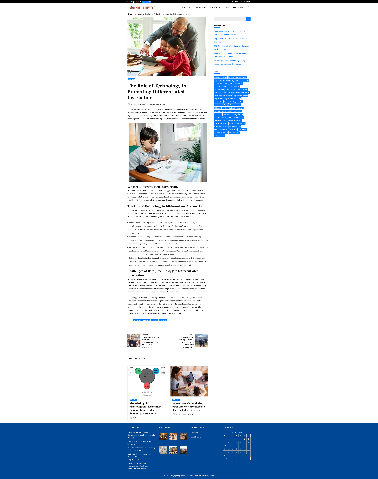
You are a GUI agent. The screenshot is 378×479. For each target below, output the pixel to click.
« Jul (225, 458)
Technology (162, 320)
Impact (229, 111)
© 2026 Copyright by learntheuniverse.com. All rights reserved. (189, 475)
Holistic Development (236, 108)
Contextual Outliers (220, 83)
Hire (226, 108)
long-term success (220, 117)
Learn (226, 7)
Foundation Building (221, 105)
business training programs (237, 77)
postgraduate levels (234, 120)
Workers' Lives (234, 133)
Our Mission (235, 2)
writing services (219, 136)
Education (238, 7)
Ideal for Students (220, 111)
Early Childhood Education (223, 96)
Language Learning (229, 114)
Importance (237, 111)
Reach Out (246, 2)
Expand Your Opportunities (233, 102)
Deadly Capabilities (220, 93)
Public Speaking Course (237, 123)
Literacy (240, 114)
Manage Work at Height (236, 117)
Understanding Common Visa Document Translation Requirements (139, 457)
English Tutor (218, 99)
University (187, 7)
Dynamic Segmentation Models (239, 93)
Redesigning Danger (221, 126)
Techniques (233, 130)
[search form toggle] (249, 7)
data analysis (235, 86)
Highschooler (218, 108)
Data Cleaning (230, 89)
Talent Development (221, 130)
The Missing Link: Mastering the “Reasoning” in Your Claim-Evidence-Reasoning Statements (145, 408)
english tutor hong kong (233, 99)
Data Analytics (219, 89)
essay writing (218, 102)
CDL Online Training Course (223, 80)
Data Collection (241, 89)
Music (225, 120)
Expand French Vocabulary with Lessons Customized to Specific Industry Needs (188, 406)
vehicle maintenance (221, 133)
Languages (201, 7)
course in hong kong (236, 83)
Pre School (215, 7)
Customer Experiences (221, 86)
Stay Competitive (235, 126)
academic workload (220, 77)
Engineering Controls (240, 96)
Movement (217, 120)
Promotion (154, 320)
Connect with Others (241, 80)
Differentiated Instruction (142, 320)
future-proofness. (235, 105)
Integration (218, 114)
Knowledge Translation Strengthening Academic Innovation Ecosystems (137, 466)
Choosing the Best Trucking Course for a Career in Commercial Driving (141, 435)
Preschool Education (221, 123)
